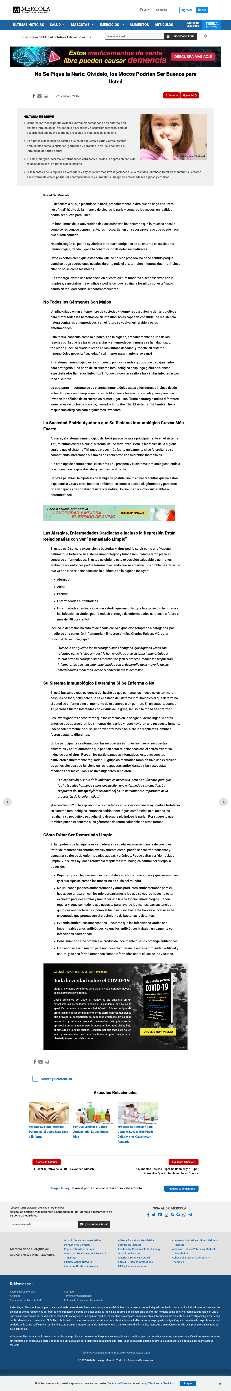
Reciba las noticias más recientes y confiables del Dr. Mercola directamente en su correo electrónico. (61, 1213)
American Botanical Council (134, 1257)
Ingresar (186, 10)
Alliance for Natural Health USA (136, 1240)
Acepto (188, 1383)
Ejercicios (110, 25)
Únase (202, 10)
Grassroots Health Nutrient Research (85, 1255)
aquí (80, 1336)
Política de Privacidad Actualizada (83, 1300)
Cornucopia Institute (129, 1244)
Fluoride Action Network (78, 1261)
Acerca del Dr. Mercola (193, 24)
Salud (56, 25)
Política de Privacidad (120, 1383)
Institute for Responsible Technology (139, 1249)
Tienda (212, 25)
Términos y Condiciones (77, 1295)
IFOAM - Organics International (136, 1261)
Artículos (164, 25)
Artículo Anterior (47, 1162)
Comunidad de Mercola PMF (26, 1300)
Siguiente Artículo (182, 1162)
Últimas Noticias (28, 25)
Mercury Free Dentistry (77, 1244)
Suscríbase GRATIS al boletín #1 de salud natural (56, 37)
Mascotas (80, 25)
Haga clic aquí (61, 1188)
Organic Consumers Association (82, 1240)
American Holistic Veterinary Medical (193, 1251)
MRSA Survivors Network (132, 1266)
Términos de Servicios (161, 1383)
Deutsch (146, 16)
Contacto (69, 1291)
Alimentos (139, 25)
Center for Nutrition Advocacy (81, 1266)
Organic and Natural (129, 1253)
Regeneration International (79, 1249)
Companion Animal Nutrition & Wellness (195, 1242)
